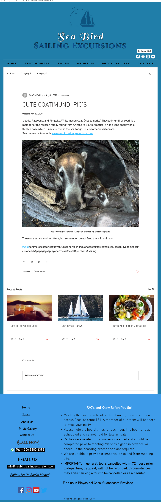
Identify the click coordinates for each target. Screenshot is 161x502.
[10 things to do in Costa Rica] (131, 308)
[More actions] (137, 95)
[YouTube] (36, 490)
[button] (150, 73)
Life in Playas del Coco (24, 326)
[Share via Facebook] (23, 261)
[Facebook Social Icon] (21, 490)
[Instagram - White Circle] (148, 56)
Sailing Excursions (80, 46)
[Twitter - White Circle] (153, 56)
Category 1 (26, 73)
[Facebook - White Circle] (138, 56)
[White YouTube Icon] (143, 56)
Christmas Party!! (72, 326)
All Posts (11, 73)
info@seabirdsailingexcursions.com (31, 467)
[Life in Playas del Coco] (29, 308)
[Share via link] (46, 261)
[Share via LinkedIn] (39, 261)
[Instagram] (29, 490)
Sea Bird (80, 36)
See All (151, 289)
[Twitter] (44, 490)
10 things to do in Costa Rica (129, 326)
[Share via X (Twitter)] (31, 261)
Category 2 (42, 73)
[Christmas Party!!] (80, 308)
